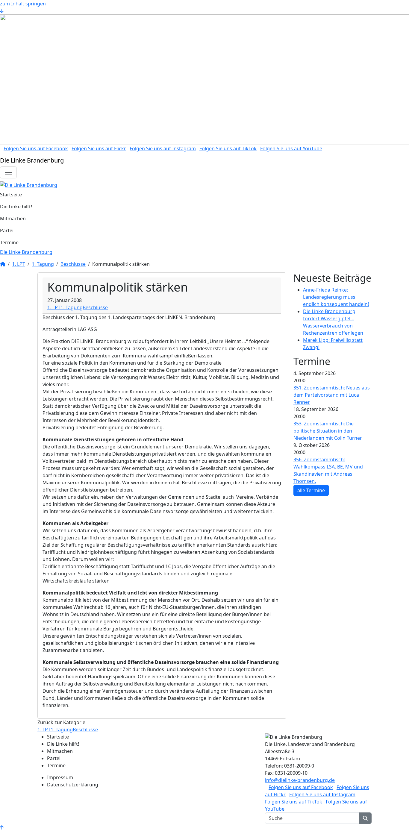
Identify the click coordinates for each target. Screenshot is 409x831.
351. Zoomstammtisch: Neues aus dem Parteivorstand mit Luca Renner (331, 394)
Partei (6, 230)
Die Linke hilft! (16, 206)
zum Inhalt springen (23, 3)
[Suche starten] (365, 818)
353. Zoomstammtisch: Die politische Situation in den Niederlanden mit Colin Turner (327, 430)
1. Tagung (43, 264)
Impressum (60, 777)
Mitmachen (13, 218)
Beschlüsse (73, 264)
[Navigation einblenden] (8, 172)
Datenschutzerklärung (72, 784)
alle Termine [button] (311, 490)
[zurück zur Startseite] (28, 184)
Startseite (11, 194)
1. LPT (18, 264)
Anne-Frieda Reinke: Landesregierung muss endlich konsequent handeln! (336, 296)
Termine (9, 242)
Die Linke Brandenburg (26, 252)
